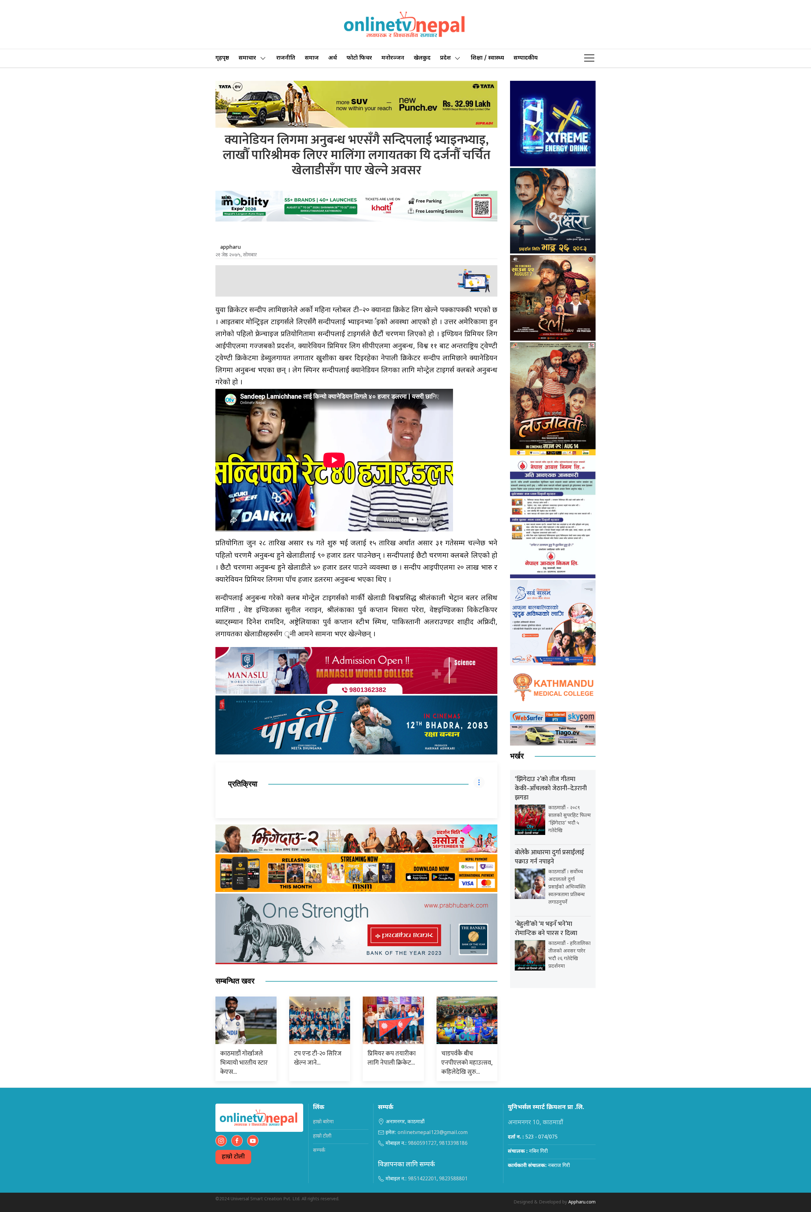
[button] (589, 58)
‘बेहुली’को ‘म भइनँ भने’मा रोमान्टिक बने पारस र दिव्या (546, 929)
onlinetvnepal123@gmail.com (433, 1133)
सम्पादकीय (526, 58)
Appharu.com (582, 1202)
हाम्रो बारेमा (323, 1122)
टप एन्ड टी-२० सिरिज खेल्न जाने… (318, 1058)
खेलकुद (422, 58)
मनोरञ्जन (392, 58)
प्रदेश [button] (445, 58)
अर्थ (332, 58)
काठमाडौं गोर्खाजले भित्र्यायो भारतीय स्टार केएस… (244, 1062)
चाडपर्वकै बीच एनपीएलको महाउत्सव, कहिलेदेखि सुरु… (466, 1062)
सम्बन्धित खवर (234, 981)
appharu (230, 247)
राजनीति (285, 58)
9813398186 (453, 1143)
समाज (312, 58)
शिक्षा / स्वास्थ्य (487, 58)
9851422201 (422, 1179)
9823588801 (453, 1179)
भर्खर (517, 756)
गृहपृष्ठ (222, 58)
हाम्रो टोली (233, 1157)
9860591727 (422, 1143)
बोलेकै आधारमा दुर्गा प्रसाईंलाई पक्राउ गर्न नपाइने (549, 857)
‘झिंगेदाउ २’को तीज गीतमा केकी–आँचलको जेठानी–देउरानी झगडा (551, 788)
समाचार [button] (247, 58)
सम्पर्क (319, 1150)
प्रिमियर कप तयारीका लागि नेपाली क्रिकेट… (391, 1058)
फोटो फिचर (359, 58)
